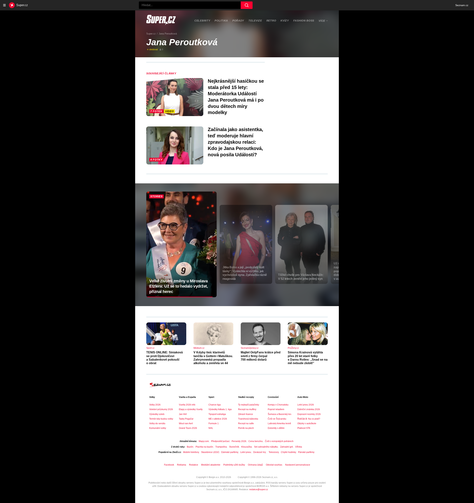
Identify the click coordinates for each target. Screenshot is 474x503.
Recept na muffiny (247, 409)
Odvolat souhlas (274, 465)
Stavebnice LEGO (210, 452)
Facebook (169, 465)
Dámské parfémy (229, 452)
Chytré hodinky (288, 452)
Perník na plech (246, 428)
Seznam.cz (461, 5)
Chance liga (214, 404)
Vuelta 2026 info (187, 404)
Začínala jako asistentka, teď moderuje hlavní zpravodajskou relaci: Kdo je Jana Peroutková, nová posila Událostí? (235, 142)
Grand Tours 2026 (188, 428)
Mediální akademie (210, 465)
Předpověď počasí (220, 441)
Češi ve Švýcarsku (277, 419)
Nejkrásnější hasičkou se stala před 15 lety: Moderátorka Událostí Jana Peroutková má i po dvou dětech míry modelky (236, 96)
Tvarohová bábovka (248, 419)
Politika (221, 20)
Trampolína (221, 447)
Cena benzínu (255, 441)
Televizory (274, 452)
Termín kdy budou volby (161, 419)
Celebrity (202, 20)
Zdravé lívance (245, 414)
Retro (271, 20)
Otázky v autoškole (306, 423)
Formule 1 (213, 423)
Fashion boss (303, 20)
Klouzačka (246, 447)
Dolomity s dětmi (276, 428)
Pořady (238, 20)
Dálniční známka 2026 (308, 409)
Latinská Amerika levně (279, 423)
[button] (174, 97)
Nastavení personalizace (297, 465)
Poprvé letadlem (276, 409)
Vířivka (298, 447)
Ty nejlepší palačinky (248, 404)
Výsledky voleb (156, 414)
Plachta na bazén (204, 447)
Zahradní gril (286, 447)
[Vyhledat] (247, 5)
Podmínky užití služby (234, 465)
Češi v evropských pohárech (279, 441)
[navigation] (4, 5)
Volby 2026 (155, 404)
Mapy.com (204, 441)
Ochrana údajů (255, 465)
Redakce (193, 465)
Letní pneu (245, 452)
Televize (255, 20)
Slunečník (234, 447)
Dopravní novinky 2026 (309, 414)
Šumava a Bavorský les (279, 414)
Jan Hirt (183, 414)
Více (322, 20)
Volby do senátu (157, 423)
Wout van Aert (186, 423)
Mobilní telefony (191, 452)
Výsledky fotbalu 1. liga (220, 409)
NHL (210, 428)
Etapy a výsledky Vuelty (191, 409)
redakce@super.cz (258, 489)
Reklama (181, 465)
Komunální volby (157, 428)
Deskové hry (259, 452)
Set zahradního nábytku (266, 447)
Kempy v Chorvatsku (278, 404)
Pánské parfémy (306, 452)
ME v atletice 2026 (217, 419)
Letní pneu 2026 (305, 404)
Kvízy (285, 20)
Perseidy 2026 (239, 441)
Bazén (190, 447)
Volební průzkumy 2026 (161, 409)
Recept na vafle (246, 423)
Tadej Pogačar (186, 419)
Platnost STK (303, 428)
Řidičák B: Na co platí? (308, 419)
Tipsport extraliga (217, 414)
